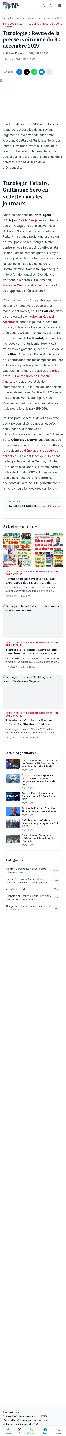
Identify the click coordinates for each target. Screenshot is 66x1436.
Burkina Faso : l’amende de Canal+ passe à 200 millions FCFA (39, 796)
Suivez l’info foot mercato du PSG (25, 1416)
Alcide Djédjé (28, 220)
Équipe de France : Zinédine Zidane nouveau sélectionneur (40, 810)
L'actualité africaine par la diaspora (25, 1420)
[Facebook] (19, 72)
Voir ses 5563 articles (49, 506)
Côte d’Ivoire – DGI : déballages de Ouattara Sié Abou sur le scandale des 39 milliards (40, 763)
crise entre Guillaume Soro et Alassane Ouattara (31, 376)
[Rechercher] (43, 5)
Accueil (7, 18)
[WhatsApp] (34, 72)
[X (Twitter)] (27, 72)
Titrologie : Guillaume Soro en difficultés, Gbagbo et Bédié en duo (31, 722)
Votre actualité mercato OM (20, 1424)
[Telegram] (42, 72)
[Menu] (60, 5)
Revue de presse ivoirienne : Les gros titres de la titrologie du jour (31, 581)
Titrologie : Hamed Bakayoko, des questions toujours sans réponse (31, 651)
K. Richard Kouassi (24, 506)
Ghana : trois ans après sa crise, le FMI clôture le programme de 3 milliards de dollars (38, 780)
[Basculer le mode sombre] (51, 5)
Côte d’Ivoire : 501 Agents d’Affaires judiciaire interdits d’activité (38, 838)
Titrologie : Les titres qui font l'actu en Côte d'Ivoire (32, 25)
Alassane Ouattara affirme (22, 285)
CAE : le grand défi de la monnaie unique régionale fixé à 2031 (40, 823)
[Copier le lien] (49, 72)
